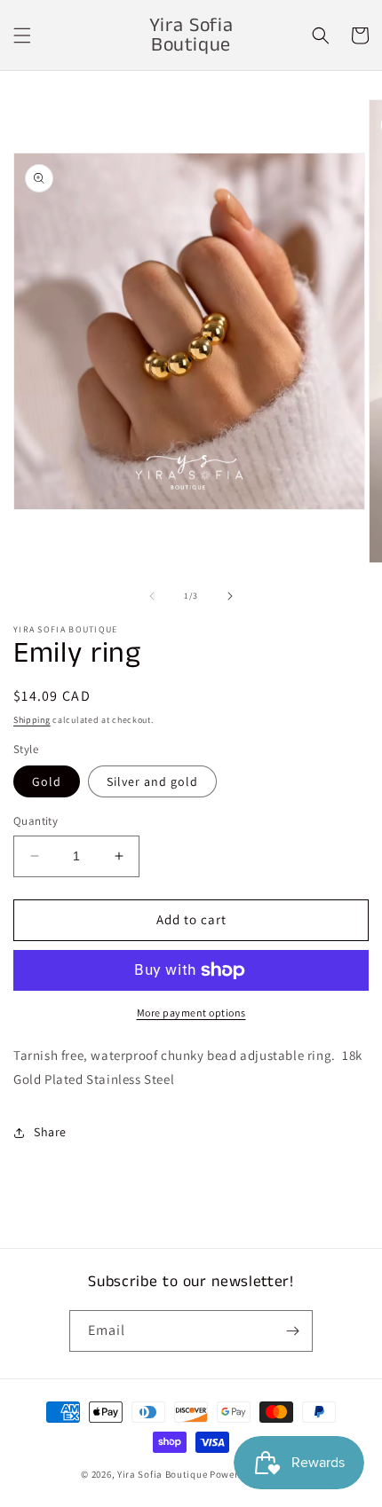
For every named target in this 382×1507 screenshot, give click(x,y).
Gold (46, 781)
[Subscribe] (292, 1331)
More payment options (191, 1012)
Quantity (35, 820)
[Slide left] (151, 596)
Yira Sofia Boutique (162, 1474)
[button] (22, 35)
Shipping (32, 720)
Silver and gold (152, 781)
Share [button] (50, 1132)
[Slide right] (230, 596)
